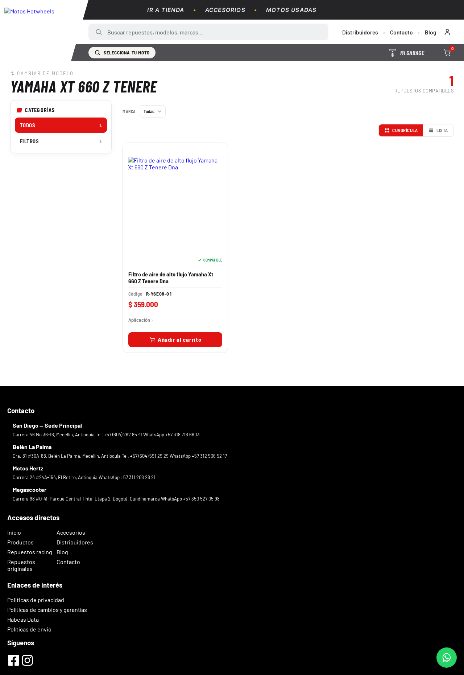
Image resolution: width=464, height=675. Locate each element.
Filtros (61, 141)
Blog (430, 32)
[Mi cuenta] (447, 32)
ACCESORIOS (225, 10)
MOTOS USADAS (291, 10)
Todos (61, 125)
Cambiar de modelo (45, 73)
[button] (175, 339)
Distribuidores (360, 32)
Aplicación (139, 320)
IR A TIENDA (165, 10)
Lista (442, 130)
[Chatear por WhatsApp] (446, 657)
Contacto (401, 32)
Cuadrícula (405, 130)
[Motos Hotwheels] (44, 30)
